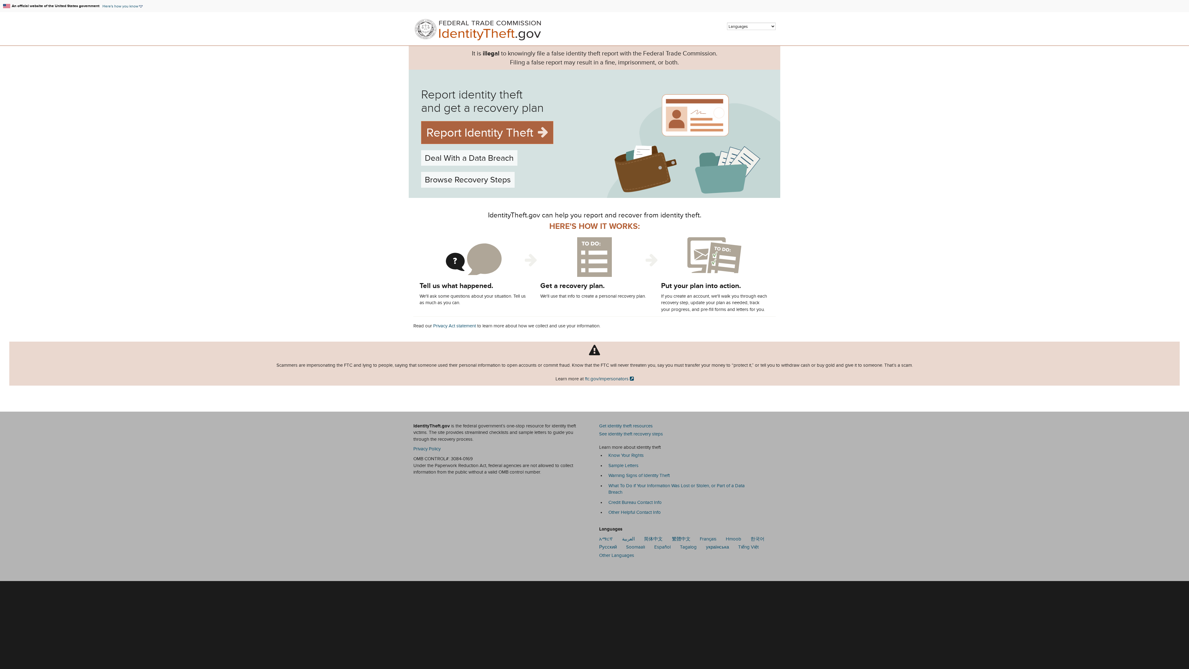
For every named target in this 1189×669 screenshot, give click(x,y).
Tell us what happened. (456, 286)
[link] (481, 30)
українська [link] (717, 546)
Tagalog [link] (688, 546)
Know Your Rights (626, 455)
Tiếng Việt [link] (748, 546)
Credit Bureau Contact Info (635, 502)
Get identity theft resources (626, 425)
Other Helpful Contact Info (634, 512)
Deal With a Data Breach (469, 158)
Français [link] (708, 538)
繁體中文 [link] (681, 538)
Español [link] (662, 546)
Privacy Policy (427, 448)
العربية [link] (628, 538)
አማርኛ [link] (606, 538)
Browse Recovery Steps (468, 179)
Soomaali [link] (635, 546)
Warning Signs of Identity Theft (639, 475)
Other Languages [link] (616, 555)
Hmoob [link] (733, 538)
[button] (122, 6)
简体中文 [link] (653, 538)
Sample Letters (623, 465)
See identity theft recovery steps (631, 433)
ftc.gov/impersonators (607, 378)
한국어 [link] (757, 538)
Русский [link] (608, 546)
